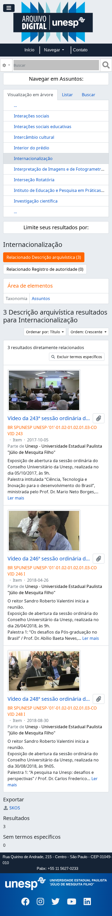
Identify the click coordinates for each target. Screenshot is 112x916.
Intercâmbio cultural (34, 137)
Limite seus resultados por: (56, 227)
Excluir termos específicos (79, 356)
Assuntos (41, 298)
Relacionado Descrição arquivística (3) (44, 257)
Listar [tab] (67, 95)
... (15, 105)
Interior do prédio (31, 148)
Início (29, 50)
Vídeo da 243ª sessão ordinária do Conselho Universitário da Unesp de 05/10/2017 (49, 418)
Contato (80, 50)
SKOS (14, 808)
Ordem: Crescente (87, 331)
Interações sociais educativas (42, 126)
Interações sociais (31, 116)
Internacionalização (33, 158)
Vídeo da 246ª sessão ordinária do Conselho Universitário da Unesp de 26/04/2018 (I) (49, 559)
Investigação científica (36, 201)
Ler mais (16, 498)
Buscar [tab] (88, 95)
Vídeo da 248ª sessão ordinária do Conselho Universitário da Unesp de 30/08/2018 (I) (49, 699)
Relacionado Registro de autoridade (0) (45, 269)
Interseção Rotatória (34, 180)
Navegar (52, 50)
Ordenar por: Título (43, 331)
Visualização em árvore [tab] (30, 95)
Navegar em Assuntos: (56, 78)
